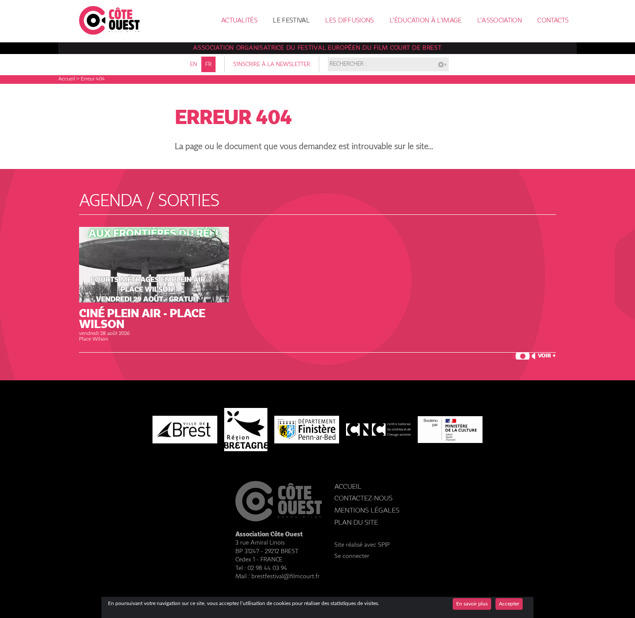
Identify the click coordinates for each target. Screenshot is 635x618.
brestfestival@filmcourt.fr (285, 576)
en (193, 64)
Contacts (552, 20)
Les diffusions (349, 20)
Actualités (239, 20)
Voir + (547, 356)
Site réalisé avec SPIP (362, 545)
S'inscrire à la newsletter (271, 65)
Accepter (509, 603)
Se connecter (351, 556)
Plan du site (356, 522)
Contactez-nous (363, 498)
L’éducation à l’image (425, 20)
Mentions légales (367, 510)
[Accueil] (109, 32)
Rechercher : (348, 64)
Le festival (291, 20)
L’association (499, 20)
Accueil (66, 79)
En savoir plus (472, 603)
